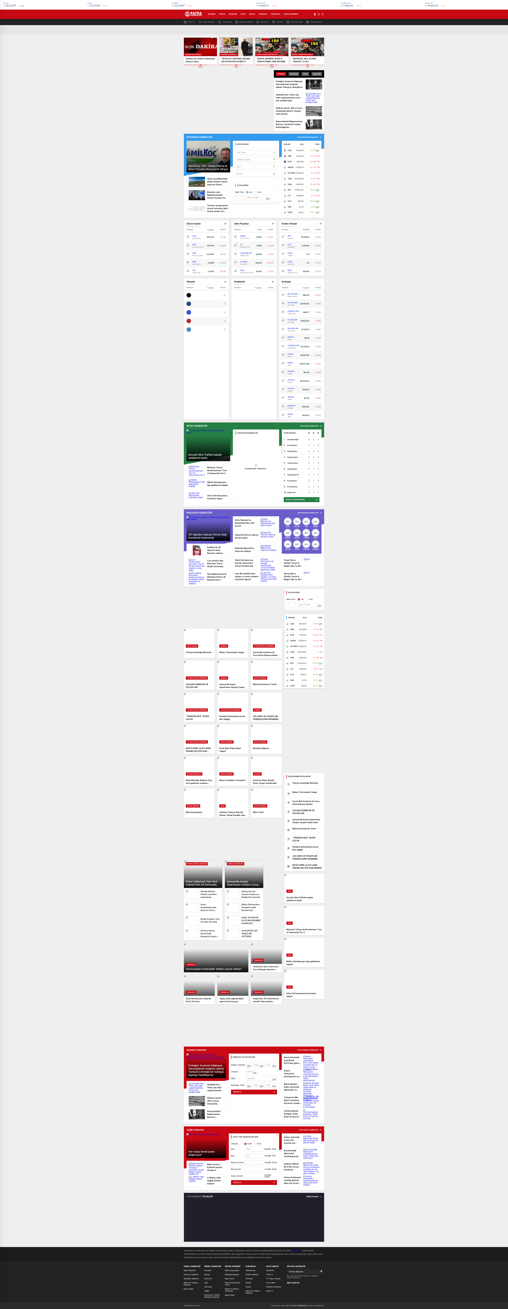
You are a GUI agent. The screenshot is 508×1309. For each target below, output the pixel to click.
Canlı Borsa (227, 22)
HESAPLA (237, 1092)
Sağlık (252, 14)
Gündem (212, 14)
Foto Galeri (270, 1283)
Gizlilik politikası (252, 1275)
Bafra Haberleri (190, 1270)
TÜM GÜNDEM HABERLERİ (308, 1050)
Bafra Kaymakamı (232, 1270)
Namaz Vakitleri (246, 22)
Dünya (222, 14)
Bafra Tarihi (229, 1279)
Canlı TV (191, 22)
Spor (243, 14)
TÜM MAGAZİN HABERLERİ (307, 513)
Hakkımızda (250, 1270)
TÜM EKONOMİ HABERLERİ (307, 137)
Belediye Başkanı (232, 1275)
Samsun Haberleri (191, 1275)
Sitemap (249, 1279)
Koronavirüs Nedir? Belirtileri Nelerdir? (212, 1296)
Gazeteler (270, 1270)
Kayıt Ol (269, 1291)
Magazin (263, 14)
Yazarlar (279, 22)
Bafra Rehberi (291, 14)
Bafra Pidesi (230, 1295)
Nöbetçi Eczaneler (273, 1287)
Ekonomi (233, 14)
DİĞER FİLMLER (312, 1196)
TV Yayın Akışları (273, 1279)
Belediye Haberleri (191, 1279)
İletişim (248, 1283)
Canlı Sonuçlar (297, 22)
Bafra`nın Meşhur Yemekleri (232, 1290)
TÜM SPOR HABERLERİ (309, 426)
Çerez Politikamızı (299, 1306)
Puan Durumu (316, 22)
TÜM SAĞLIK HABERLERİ (308, 1130)
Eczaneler (264, 22)
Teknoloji (275, 14)
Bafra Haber (188, 1289)
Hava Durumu (209, 22)
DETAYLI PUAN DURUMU (295, 499)
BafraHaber (296, 1251)
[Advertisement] (233, 607)
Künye (248, 1287)
